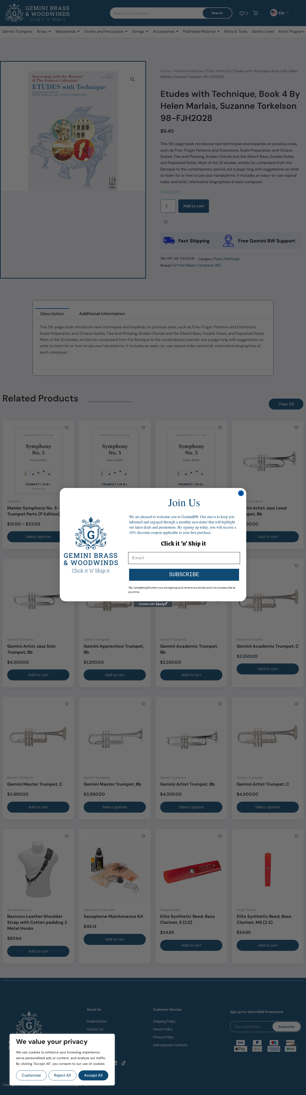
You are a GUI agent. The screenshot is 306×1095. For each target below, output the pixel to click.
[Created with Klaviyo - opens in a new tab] (153, 604)
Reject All (62, 1075)
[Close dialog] (241, 493)
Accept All (93, 1075)
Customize (31, 1075)
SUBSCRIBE (184, 574)
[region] (62, 1059)
